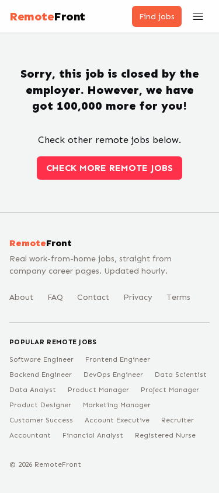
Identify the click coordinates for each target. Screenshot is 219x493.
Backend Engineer (40, 374)
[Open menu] (198, 16)
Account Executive (117, 420)
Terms (178, 297)
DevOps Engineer (113, 374)
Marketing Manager (117, 405)
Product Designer (40, 405)
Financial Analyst (92, 435)
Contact (93, 297)
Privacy (137, 297)
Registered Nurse (165, 435)
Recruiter (177, 420)
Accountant (30, 435)
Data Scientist (181, 374)
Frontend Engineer (117, 359)
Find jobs (157, 17)
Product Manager (98, 390)
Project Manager (170, 390)
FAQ (55, 297)
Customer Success (41, 420)
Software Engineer (41, 359)
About (21, 297)
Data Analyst (32, 390)
